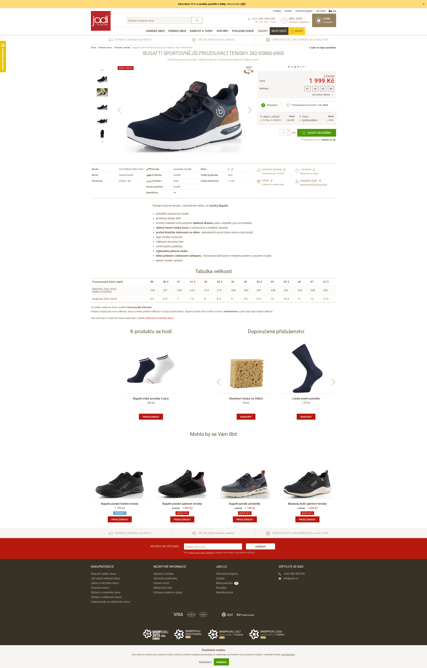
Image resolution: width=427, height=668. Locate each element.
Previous (119, 110)
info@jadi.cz (290, 578)
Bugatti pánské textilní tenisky (119, 503)
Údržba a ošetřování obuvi (106, 597)
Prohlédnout (151, 416)
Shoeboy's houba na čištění (246, 398)
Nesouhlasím (205, 662)
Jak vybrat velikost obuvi (105, 578)
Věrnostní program (304, 11)
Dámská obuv (155, 31)
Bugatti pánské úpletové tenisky (182, 503)
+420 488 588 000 (294, 573)
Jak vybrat (321, 11)
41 (307, 88)
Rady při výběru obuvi (103, 573)
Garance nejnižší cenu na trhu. (313, 182)
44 (331, 88)
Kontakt (288, 11)
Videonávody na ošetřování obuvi (110, 601)
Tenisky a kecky (122, 47)
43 (323, 88)
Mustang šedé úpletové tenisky (307, 503)
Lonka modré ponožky (306, 398)
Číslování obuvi (100, 587)
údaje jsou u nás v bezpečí (201, 552)
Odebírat (260, 546)
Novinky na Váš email (164, 546)
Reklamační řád (162, 587)
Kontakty (221, 587)
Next (249, 110)
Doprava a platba (163, 573)
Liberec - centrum (271, 116)
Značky (263, 31)
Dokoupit (246, 416)
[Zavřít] (423, 4)
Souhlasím (221, 662)
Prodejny (277, 11)
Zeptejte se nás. (328, 140)
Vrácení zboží (161, 583)
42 (315, 88)
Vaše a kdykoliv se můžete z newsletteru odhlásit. (219, 552)
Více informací (288, 654)
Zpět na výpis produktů (323, 47)
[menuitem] (155, 31)
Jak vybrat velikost (321, 95)
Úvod (93, 47)
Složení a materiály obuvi (105, 592)
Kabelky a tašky (201, 31)
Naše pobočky (227, 583)
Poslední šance (243, 31)
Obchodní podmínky (165, 578)
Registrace (304, 22)
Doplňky (223, 31)
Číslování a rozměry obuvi (159, 318)
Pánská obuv (177, 31)
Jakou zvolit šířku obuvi (105, 583)
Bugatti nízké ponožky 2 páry (151, 398)
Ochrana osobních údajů (167, 592)
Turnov (305, 116)
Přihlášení (293, 22)
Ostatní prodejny (309, 120)
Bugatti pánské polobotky (244, 503)
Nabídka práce (224, 592)
